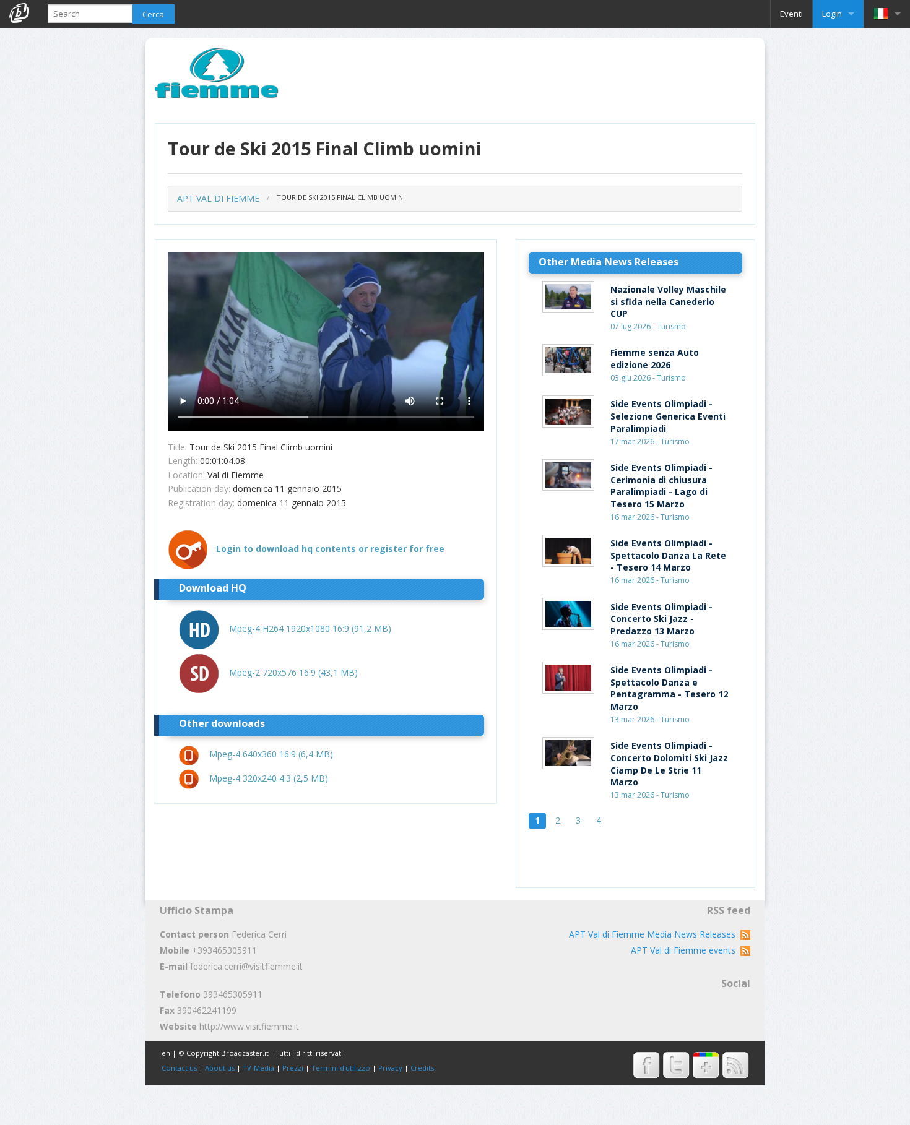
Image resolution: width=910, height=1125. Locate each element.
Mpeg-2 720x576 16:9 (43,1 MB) (293, 672)
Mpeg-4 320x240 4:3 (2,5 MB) (268, 778)
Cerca (153, 14)
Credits (422, 1067)
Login (832, 13)
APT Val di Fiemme (218, 198)
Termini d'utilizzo (340, 1067)
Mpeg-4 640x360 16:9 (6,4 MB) (271, 754)
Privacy (390, 1067)
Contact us (179, 1067)
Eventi (791, 13)
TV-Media (258, 1067)
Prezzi (292, 1067)
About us (220, 1067)
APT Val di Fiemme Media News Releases (654, 934)
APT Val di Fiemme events (685, 950)
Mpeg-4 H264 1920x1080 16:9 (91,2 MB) (310, 628)
